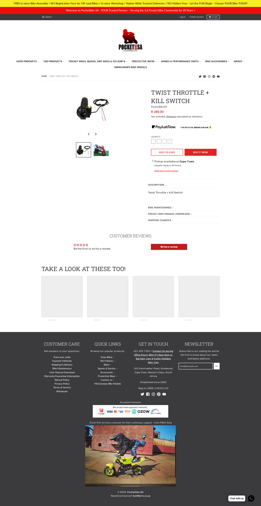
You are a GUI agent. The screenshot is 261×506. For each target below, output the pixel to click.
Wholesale (62, 391)
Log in (182, 17)
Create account (196, 17)
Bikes (106, 364)
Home (44, 76)
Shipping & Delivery (62, 364)
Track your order (62, 357)
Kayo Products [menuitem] (26, 61)
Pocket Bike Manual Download (169, 213)
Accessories (106, 372)
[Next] (95, 134)
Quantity (155, 137)
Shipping (171, 116)
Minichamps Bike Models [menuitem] (130, 67)
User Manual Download (62, 372)
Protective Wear (106, 376)
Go (216, 366)
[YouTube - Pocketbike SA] (218, 76)
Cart (215, 17)
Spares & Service (106, 368)
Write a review (168, 246)
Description (156, 184)
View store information (166, 170)
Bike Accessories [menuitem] (216, 61)
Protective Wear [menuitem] (143, 61)
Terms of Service (62, 387)
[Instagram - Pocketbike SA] (209, 76)
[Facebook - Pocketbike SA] (204, 76)
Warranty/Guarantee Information (62, 376)
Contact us (106, 379)
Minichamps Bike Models (107, 383)
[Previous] (89, 134)
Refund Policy (62, 379)
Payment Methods (62, 360)
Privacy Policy (62, 383)
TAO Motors (106, 360)
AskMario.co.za (141, 495)
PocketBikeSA (159, 106)
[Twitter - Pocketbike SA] (200, 76)
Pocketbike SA (135, 492)
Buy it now (200, 152)
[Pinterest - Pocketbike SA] (213, 76)
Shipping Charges (159, 220)
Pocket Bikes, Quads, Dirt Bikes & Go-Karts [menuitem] (97, 61)
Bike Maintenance (160, 207)
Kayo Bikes (106, 357)
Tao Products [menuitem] (52, 61)
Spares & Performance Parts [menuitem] (180, 61)
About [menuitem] (238, 61)
